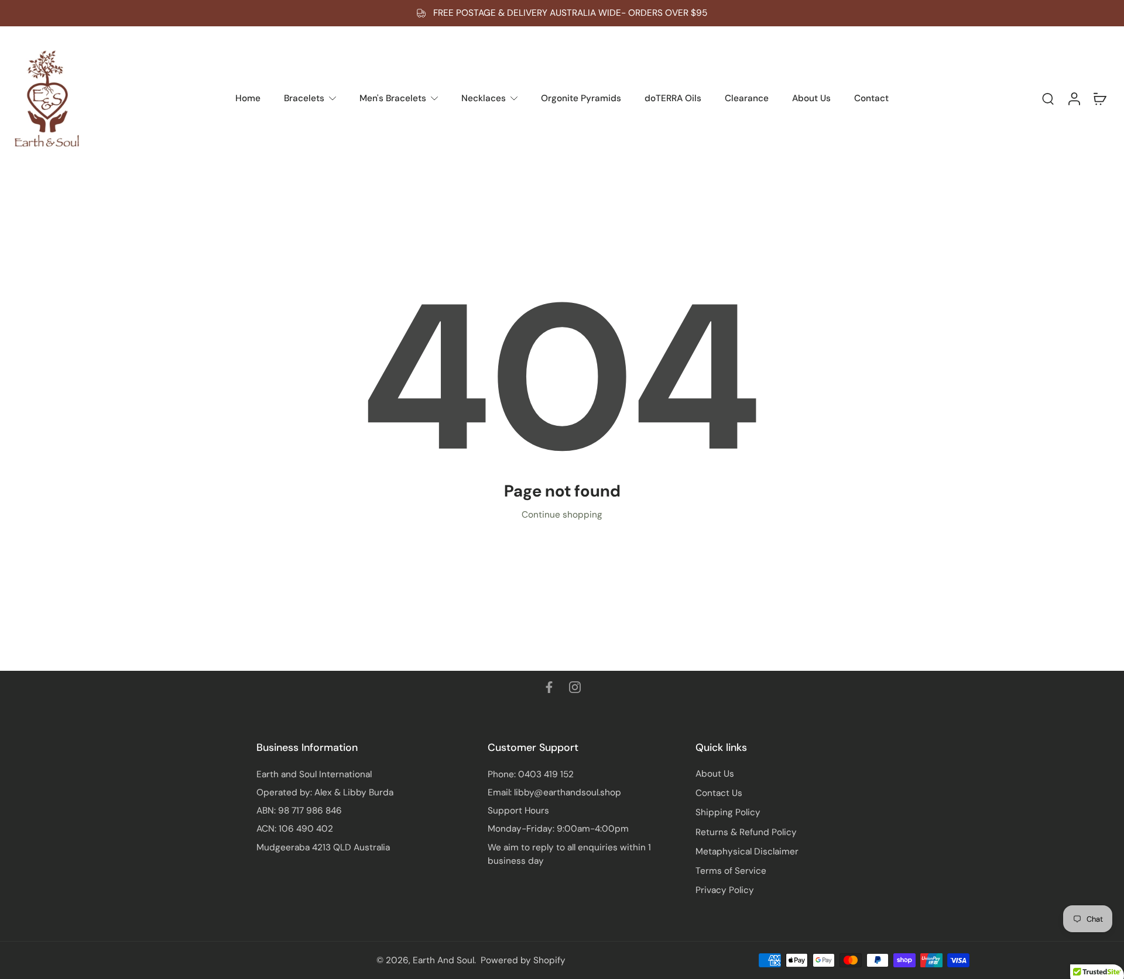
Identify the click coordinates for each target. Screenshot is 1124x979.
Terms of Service (730, 871)
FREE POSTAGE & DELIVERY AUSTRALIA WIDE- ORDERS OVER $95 (570, 13)
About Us (714, 774)
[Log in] (1074, 98)
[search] (1048, 98)
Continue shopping (562, 514)
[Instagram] (575, 687)
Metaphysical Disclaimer (747, 851)
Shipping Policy (727, 812)
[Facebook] (549, 687)
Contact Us (718, 793)
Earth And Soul (443, 960)
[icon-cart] (1099, 98)
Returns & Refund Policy (746, 832)
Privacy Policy (724, 890)
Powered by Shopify (523, 960)
